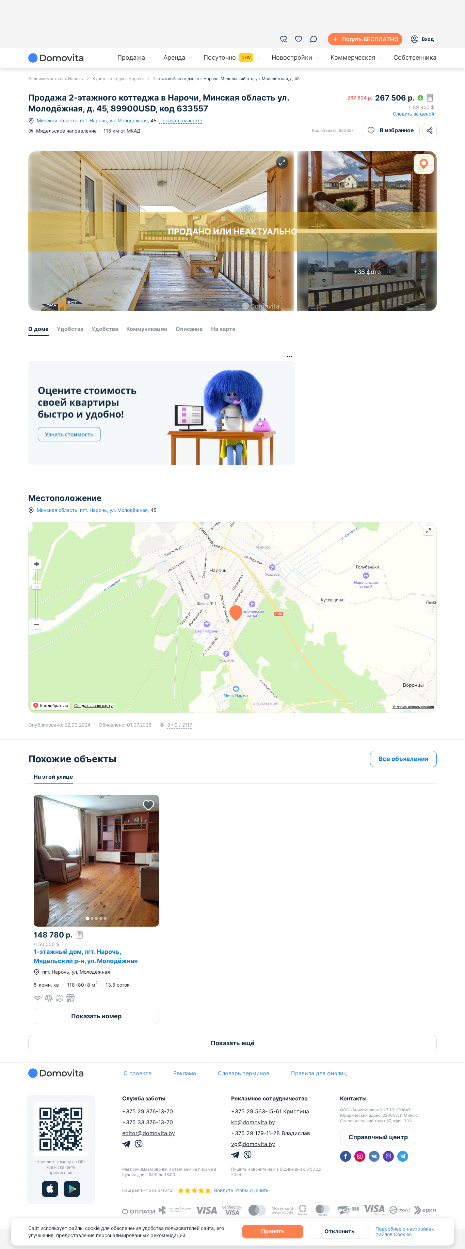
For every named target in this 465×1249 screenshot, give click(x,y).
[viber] (388, 1156)
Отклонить (339, 1231)
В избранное (397, 130)
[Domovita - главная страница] (55, 58)
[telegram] (402, 1156)
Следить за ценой (413, 114)
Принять (272, 1231)
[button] (96, 861)
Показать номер (96, 1016)
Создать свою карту (93, 705)
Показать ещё (233, 1043)
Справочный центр (378, 1137)
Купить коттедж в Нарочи (118, 78)
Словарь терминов (243, 1073)
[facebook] (345, 1156)
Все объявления (403, 758)
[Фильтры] (283, 39)
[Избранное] (298, 39)
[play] (72, 1189)
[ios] (50, 1189)
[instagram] (359, 1156)
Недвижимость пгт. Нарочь (55, 78)
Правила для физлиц (319, 1073)
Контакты (353, 1098)
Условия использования (413, 707)
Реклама (184, 1073)
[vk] (374, 1156)
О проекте (137, 1073)
